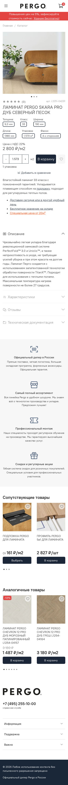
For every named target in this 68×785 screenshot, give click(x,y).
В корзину (51, 560)
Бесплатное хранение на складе (31, 208)
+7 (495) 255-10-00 (19, 703)
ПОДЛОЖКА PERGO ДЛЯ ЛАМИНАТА (16, 537)
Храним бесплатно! (46, 18)
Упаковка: (27, 130)
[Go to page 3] (9, 569)
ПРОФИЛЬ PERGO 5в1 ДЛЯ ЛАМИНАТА (50, 537)
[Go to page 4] (11, 669)
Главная (8, 25)
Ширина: (38, 119)
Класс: (24, 119)
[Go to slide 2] (34, 96)
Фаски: (45, 130)
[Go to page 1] (4, 569)
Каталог (22, 25)
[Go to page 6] (16, 669)
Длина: (7, 130)
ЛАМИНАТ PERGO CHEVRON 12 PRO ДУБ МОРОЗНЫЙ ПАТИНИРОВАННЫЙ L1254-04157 (16, 635)
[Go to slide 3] (36, 96)
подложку (43, 188)
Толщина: (8, 119)
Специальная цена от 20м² (28, 213)
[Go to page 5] (14, 669)
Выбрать (17, 560)
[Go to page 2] (6, 569)
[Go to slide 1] (31, 96)
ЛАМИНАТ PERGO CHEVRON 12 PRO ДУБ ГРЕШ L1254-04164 (48, 633)
